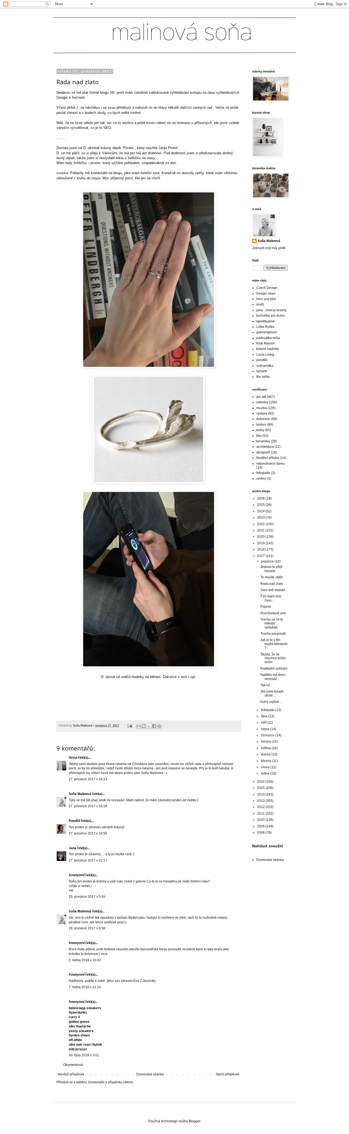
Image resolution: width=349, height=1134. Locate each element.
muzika (261, 408)
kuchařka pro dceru (270, 315)
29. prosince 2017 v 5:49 (87, 897)
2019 (261, 543)
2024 (261, 511)
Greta (73, 758)
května (266, 748)
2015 (261, 788)
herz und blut (266, 299)
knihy (260, 430)
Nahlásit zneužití (267, 846)
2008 (261, 832)
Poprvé (265, 607)
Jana (72, 848)
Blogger (194, 1121)
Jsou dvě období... (273, 590)
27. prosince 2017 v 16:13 (88, 779)
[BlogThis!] (143, 726)
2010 (261, 820)
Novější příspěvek (71, 1074)
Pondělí (74, 821)
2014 (261, 794)
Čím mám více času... (270, 598)
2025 (261, 505)
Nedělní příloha (267, 458)
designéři (263, 452)
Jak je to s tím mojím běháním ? (273, 644)
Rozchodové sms (273, 613)
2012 (261, 807)
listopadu (268, 710)
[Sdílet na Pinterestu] (159, 726)
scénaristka (264, 366)
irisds (260, 304)
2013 (261, 801)
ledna (265, 773)
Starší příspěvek (227, 1074)
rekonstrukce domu (270, 463)
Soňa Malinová (80, 794)
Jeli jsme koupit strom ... (271, 693)
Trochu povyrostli (273, 634)
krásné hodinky (267, 349)
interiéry (262, 402)
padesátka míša (268, 338)
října (264, 716)
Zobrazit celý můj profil (268, 248)
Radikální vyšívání (273, 668)
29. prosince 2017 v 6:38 (87, 928)
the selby (263, 377)
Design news (266, 293)
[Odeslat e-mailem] (138, 726)
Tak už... (266, 685)
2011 (261, 813)
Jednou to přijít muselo (271, 569)
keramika (263, 441)
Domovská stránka (150, 1074)
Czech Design (266, 288)
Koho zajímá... (270, 702)
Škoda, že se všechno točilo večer (273, 658)
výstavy (261, 413)
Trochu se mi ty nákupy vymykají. (271, 623)
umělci (261, 478)
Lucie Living (265, 354)
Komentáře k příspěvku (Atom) (110, 1082)
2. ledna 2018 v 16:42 (85, 960)
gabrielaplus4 (266, 332)
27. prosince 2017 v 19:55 (88, 833)
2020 (261, 537)
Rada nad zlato (271, 584)
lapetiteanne (265, 321)
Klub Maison (265, 343)
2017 (261, 556)
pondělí (261, 360)
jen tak (261, 397)
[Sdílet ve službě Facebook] (154, 726)
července (268, 735)
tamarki (261, 371)
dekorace (263, 419)
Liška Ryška (265, 327)
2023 (261, 517)
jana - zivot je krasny (271, 310)
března (266, 761)
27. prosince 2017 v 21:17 (88, 860)
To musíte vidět (271, 577)
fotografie (263, 473)
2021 (261, 530)
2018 (261, 549)
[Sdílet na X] (149, 726)
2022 (261, 524)
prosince (268, 561)
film (258, 436)
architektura (265, 447)
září (264, 722)
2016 (261, 782)
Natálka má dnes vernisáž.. (272, 677)
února (265, 767)
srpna (265, 729)
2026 (261, 498)
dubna (266, 754)
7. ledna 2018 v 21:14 (85, 987)
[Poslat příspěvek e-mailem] (129, 725)
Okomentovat (73, 1065)
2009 (261, 826)
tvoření (261, 425)
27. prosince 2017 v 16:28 (88, 806)
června (266, 741)
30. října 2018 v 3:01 (84, 1055)
